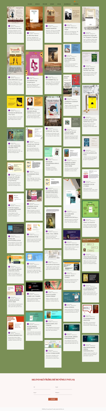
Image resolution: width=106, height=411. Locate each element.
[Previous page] (50, 369)
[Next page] (56, 369)
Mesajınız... (57, 392)
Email (35, 392)
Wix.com (62, 409)
